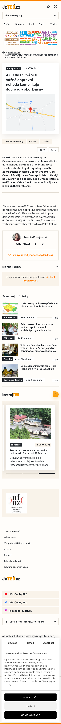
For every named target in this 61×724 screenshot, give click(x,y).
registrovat (31, 280)
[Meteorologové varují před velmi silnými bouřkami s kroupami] (10, 308)
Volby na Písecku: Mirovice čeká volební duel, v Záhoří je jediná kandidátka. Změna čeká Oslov (38, 348)
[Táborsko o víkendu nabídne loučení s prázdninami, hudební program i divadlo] (10, 329)
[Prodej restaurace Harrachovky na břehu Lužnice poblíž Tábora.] (30, 424)
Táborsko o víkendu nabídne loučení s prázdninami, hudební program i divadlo (36, 327)
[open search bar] (48, 6)
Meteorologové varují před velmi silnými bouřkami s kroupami (39, 305)
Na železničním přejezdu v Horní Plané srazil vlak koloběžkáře (38, 367)
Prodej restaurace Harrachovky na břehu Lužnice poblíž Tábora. (28, 452)
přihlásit (50, 277)
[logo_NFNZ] (16, 503)
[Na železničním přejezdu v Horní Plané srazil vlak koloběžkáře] (10, 370)
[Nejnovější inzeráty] (56, 394)
